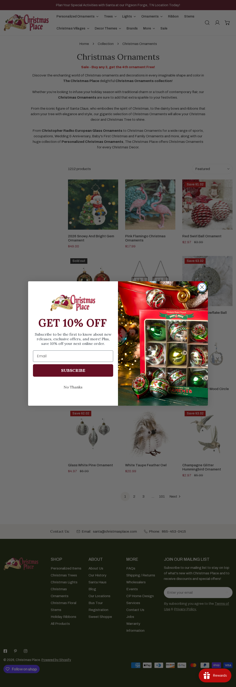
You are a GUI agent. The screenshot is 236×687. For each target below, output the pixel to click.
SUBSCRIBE (73, 370)
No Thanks (73, 387)
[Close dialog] (202, 287)
